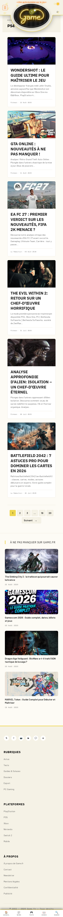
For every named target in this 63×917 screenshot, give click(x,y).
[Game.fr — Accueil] (32, 16)
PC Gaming (9, 789)
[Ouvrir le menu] (5, 7)
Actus (6, 759)
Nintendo (8, 829)
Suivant (30, 520)
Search (56, 913)
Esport (7, 783)
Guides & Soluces (12, 771)
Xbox (6, 823)
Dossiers (8, 777)
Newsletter (9, 875)
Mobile (7, 841)
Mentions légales (12, 881)
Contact (8, 869)
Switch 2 (8, 835)
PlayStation (9, 811)
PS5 (6, 817)
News (19, 913)
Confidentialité (11, 887)
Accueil (10, 20)
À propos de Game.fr (14, 863)
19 (42, 512)
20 (50, 512)
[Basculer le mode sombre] (58, 3)
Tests (6, 765)
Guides (44, 913)
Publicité (8, 893)
